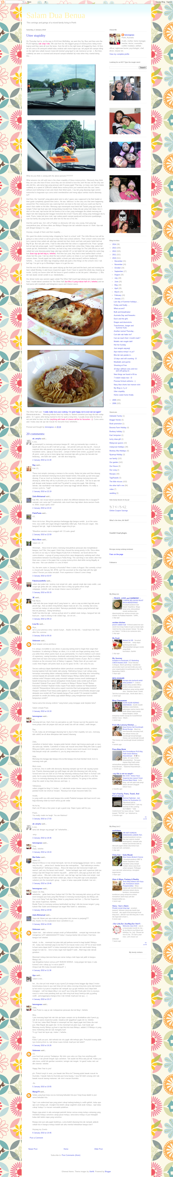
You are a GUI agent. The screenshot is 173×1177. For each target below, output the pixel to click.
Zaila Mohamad (38, 496)
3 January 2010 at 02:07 (41, 576)
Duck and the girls (121, 319)
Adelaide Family (115, 416)
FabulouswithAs (39, 581)
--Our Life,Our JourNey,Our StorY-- (126, 924)
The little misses (115, 482)
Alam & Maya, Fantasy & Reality (125, 879)
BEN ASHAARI (118, 678)
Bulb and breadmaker (122, 312)
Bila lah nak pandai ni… (123, 355)
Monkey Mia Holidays (117, 451)
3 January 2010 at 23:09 (41, 924)
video (111, 489)
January (117, 299)
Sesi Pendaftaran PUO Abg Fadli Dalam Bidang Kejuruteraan (133, 754)
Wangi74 (36, 1092)
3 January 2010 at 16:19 (41, 711)
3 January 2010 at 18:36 (41, 838)
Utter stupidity (119, 391)
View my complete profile (119, 54)
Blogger (108, 1172)
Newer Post (32, 1149)
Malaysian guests (116, 443)
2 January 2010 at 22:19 (41, 491)
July (116, 278)
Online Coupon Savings (118, 511)
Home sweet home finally (124, 395)
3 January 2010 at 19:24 (41, 852)
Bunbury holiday (115, 431)
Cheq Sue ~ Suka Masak (122, 855)
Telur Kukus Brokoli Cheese (133, 857)
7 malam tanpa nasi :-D (123, 378)
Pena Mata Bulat (119, 749)
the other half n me (116, 485)
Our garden (113, 462)
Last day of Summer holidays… (126, 302)
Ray (34, 465)
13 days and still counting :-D (125, 359)
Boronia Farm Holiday (117, 428)
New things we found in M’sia (125, 374)
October (117, 268)
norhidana (116, 831)
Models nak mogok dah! (123, 341)
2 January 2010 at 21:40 (41, 460)
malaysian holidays (116, 447)
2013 (114, 248)
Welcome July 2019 (130, 926)
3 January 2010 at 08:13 (41, 619)
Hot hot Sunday (120, 345)
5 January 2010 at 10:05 (41, 1087)
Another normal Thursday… (124, 331)
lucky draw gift (115, 439)
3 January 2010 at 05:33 (41, 592)
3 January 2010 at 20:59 (41, 910)
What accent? (119, 308)
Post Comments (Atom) (71, 1155)
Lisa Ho (35, 624)
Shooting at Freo (120, 365)
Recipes (112, 474)
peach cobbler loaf (119, 625)
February (118, 295)
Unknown (36, 641)
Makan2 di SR (128, 640)
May (116, 285)
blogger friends (115, 420)
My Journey (117, 658)
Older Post (98, 1149)
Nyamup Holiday (115, 455)
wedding (112, 493)
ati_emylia (36, 439)
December (118, 261)
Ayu (34, 975)
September (119, 271)
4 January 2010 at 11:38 (41, 970)
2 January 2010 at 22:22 (41, 508)
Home (66, 1149)
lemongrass (37, 716)
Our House (113, 466)
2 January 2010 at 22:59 (41, 534)
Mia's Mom (36, 540)
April (116, 288)
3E (33, 598)
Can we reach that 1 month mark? (127, 338)
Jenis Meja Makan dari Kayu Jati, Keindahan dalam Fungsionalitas (133, 884)
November (118, 264)
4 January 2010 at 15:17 (41, 999)
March (117, 292)
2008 (114, 403)
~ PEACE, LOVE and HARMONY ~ (126, 598)
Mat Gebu (36, 857)
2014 (114, 244)
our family (113, 458)
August (117, 275)
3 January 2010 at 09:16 (41, 636)
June (116, 282)
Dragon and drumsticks (123, 322)
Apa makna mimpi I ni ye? (124, 352)
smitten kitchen (118, 623)
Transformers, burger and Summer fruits (124, 327)
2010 (114, 258)
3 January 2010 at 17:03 (41, 819)
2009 (114, 400)
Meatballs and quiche (122, 362)
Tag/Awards (114, 478)
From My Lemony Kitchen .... (124, 725)
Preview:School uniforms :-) (124, 381)
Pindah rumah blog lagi (121, 908)
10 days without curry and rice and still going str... (125, 370)
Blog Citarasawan (119, 701)
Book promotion (115, 424)
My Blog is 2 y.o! (120, 388)
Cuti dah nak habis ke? (123, 335)
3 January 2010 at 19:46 (41, 883)
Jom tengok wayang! (122, 348)
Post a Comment (36, 1138)
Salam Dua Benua (55, 15)
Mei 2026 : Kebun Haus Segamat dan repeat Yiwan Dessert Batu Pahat (133, 778)
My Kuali (116, 638)
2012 (114, 251)
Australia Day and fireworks (124, 315)
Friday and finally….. (122, 305)
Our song (113, 470)
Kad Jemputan (115, 435)
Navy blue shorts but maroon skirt (127, 385)
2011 (114, 255)
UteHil (91, 1172)
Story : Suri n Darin (120, 906)
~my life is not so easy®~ (123, 774)
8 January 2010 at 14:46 (41, 1133)
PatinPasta (36, 513)
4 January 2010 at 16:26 (41, 1045)
